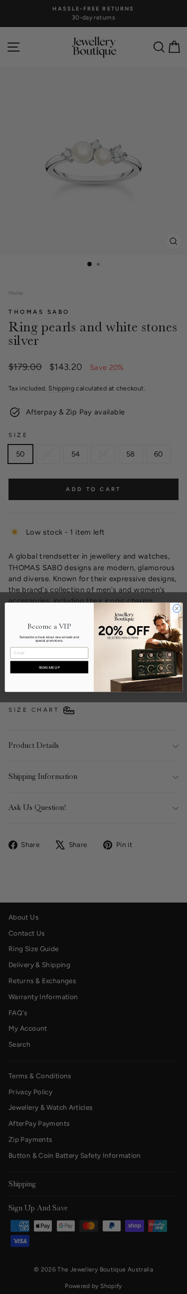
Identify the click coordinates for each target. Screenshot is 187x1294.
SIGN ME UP (49, 667)
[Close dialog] (177, 608)
